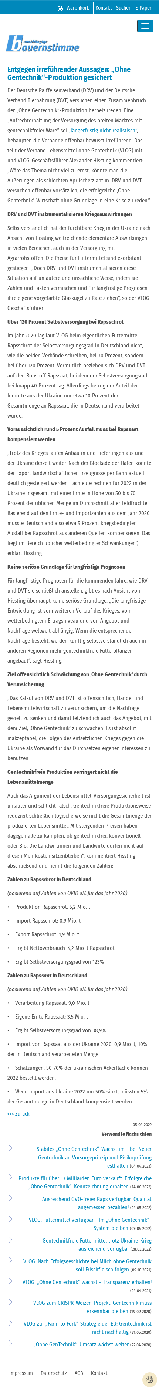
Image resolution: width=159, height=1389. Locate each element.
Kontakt (103, 8)
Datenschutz (54, 1373)
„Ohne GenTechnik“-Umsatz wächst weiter (82, 1344)
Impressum (21, 1373)
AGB (79, 1373)
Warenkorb (78, 8)
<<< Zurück (18, 1114)
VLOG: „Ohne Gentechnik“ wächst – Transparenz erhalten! (87, 1282)
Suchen (123, 8)
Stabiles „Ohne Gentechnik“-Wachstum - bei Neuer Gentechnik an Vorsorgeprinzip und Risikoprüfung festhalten (94, 1157)
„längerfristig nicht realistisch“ (102, 130)
